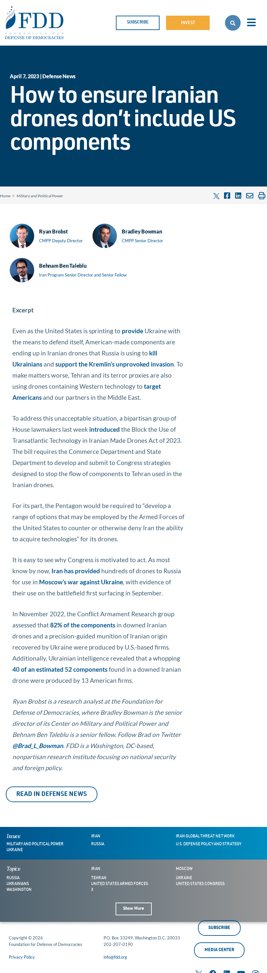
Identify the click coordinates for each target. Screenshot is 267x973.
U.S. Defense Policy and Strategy (208, 844)
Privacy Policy (22, 957)
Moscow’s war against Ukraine (81, 582)
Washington (19, 890)
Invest (188, 23)
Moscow (184, 869)
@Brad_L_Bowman (37, 745)
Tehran (98, 878)
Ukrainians (18, 884)
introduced (104, 429)
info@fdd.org (115, 957)
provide (132, 331)
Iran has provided (75, 571)
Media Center (219, 950)
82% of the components (82, 625)
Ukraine (15, 850)
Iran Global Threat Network (205, 836)
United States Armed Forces (119, 884)
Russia (97, 844)
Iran (95, 836)
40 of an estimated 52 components (59, 669)
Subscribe (138, 23)
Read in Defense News (51, 794)
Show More (133, 909)
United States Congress (200, 884)
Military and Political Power (40, 195)
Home (5, 195)
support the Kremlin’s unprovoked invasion (114, 364)
